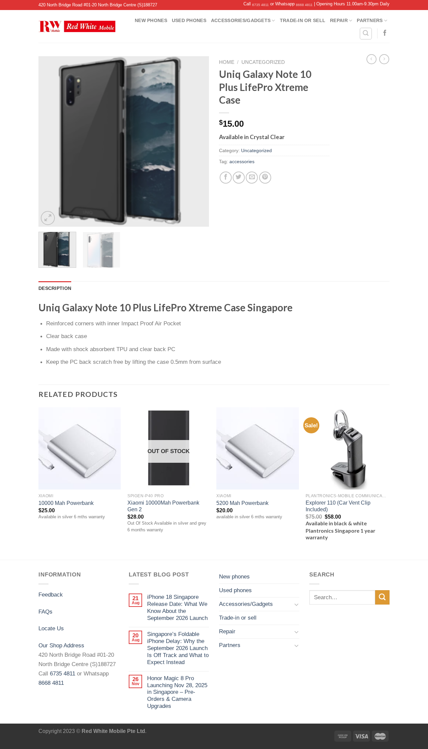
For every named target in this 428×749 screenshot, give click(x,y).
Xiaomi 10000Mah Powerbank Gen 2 (163, 506)
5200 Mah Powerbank (242, 503)
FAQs (45, 611)
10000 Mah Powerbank (66, 503)
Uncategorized (263, 62)
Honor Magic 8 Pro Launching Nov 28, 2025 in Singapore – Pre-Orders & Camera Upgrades (177, 692)
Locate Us (51, 628)
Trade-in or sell (302, 20)
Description (54, 288)
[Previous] (50, 141)
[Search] (366, 33)
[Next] (197, 141)
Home (226, 62)
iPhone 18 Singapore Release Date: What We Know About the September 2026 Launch (177, 607)
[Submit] (382, 597)
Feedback (50, 594)
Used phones (189, 20)
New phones (151, 20)
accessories (241, 161)
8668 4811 (304, 5)
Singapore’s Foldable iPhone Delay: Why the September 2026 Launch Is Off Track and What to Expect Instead (178, 648)
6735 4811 (260, 5)
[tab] (54, 288)
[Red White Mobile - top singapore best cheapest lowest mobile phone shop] (76, 26)
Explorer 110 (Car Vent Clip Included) (338, 506)
